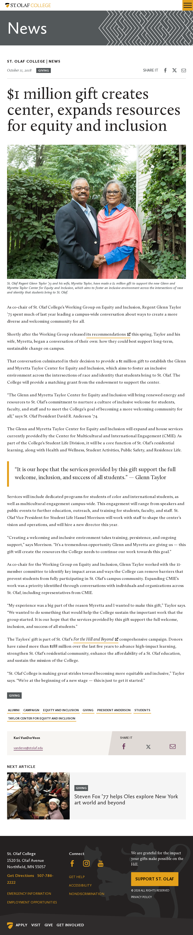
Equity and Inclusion (61, 710)
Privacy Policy (141, 897)
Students (142, 710)
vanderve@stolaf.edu (28, 748)
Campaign (31, 710)
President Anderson (114, 710)
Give (48, 925)
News (54, 61)
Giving (43, 70)
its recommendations (106, 335)
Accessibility (80, 885)
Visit (36, 925)
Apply (22, 925)
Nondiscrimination (86, 894)
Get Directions (20, 875)
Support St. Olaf (154, 879)
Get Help (76, 877)
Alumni (14, 710)
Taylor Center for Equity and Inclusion (41, 718)
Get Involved (70, 925)
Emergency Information (29, 894)
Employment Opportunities (32, 902)
